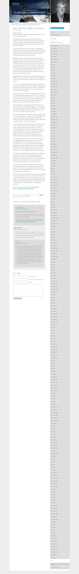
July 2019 (53, 64)
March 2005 (53, 535)
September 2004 (54, 552)
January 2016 (53, 179)
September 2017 (54, 125)
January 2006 (54, 508)
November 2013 (54, 251)
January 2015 (53, 212)
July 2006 (53, 491)
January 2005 (54, 541)
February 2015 (54, 209)
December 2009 (54, 379)
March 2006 (53, 502)
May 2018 (53, 103)
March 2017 (53, 141)
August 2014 (53, 226)
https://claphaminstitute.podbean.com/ (23, 189)
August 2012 (53, 292)
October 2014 (53, 220)
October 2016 (53, 155)
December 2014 (54, 215)
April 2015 (53, 204)
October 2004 (54, 549)
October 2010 (53, 352)
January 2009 (54, 409)
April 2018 (53, 105)
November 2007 (54, 448)
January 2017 (53, 147)
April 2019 (53, 73)
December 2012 (54, 281)
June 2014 (53, 231)
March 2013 (53, 272)
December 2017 (54, 116)
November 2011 (54, 316)
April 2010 (53, 368)
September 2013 (54, 256)
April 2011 (53, 335)
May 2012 (53, 300)
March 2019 (53, 75)
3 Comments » (27, 196)
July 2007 (53, 459)
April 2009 (53, 401)
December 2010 (54, 346)
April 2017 (53, 138)
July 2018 (53, 97)
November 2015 (54, 185)
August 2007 (53, 456)
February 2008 (54, 439)
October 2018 (53, 89)
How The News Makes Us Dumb (28, 28)
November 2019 (54, 53)
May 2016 (53, 168)
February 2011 (54, 341)
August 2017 (53, 127)
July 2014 (53, 229)
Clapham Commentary (16, 3)
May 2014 (53, 234)
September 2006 (54, 486)
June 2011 (53, 330)
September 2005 (54, 519)
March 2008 (53, 437)
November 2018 (54, 86)
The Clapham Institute (55, 567)
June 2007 (53, 461)
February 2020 (54, 45)
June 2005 (53, 527)
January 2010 (53, 377)
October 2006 (54, 483)
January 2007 (54, 475)
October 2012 (53, 286)
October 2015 (53, 188)
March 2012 (53, 305)
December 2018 (54, 84)
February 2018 (54, 111)
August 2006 (53, 489)
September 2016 (54, 158)
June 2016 (53, 166)
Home (52, 32)
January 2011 (53, 344)
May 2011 (53, 333)
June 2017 (53, 133)
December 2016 (54, 149)
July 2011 (53, 327)
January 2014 (53, 245)
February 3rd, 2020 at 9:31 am (20, 229)
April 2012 (53, 303)
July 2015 (53, 196)
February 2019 (54, 78)
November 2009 (54, 382)
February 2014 (54, 242)
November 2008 (54, 415)
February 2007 (54, 472)
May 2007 (53, 464)
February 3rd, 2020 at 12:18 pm (21, 243)
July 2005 (53, 524)
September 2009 (54, 387)
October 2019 (53, 56)
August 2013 (53, 259)
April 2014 (53, 237)
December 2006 (54, 478)
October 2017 (53, 122)
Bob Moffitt (17, 227)
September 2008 (54, 420)
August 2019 (53, 62)
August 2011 (53, 325)
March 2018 (53, 108)
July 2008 (53, 426)
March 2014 (53, 240)
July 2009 (53, 393)
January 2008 (54, 442)
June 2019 (53, 67)
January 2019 (53, 81)
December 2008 (54, 412)
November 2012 (54, 283)
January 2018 (53, 114)
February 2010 (54, 374)
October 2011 (53, 319)
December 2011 (54, 314)
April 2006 (53, 500)
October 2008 (54, 418)
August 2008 (53, 423)
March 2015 (53, 207)
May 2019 (53, 70)
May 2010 (53, 366)
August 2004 (53, 554)
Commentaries (20, 196)
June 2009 (53, 396)
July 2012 (53, 294)
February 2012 (54, 308)
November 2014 (54, 218)
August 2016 (53, 160)
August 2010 (53, 357)
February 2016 (54, 177)
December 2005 (54, 511)
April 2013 (53, 270)
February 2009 (54, 407)
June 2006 (53, 494)
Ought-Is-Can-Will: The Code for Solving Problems (59, 564)
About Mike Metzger (55, 35)
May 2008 (53, 431)
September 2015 (54, 190)
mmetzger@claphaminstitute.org (34, 24)
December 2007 (54, 445)
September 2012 (54, 289)
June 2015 (53, 199)
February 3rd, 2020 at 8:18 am (21, 208)
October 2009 (54, 385)
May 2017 (53, 136)
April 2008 (53, 434)
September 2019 (54, 59)
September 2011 (54, 322)
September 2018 (54, 92)
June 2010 (53, 363)
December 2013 (54, 248)
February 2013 (54, 275)
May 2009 (53, 398)
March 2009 (53, 404)
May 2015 (53, 201)
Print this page (53, 38)
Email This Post (18, 33)
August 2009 (53, 390)
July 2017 (53, 130)
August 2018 (53, 95)
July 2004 (53, 557)
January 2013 (53, 278)
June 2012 (53, 297)
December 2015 (54, 182)
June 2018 (53, 100)
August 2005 (53, 522)
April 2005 (53, 533)
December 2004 (54, 544)
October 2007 (54, 450)
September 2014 (54, 223)
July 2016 (53, 163)
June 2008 (53, 428)
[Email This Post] (13, 33)
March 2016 (53, 174)
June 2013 (53, 264)
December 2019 (54, 51)
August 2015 (53, 193)
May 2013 (53, 267)
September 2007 (54, 453)
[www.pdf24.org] (14, 195)
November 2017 (54, 119)
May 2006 (53, 497)
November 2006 (54, 481)
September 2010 (54, 355)
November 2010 (54, 349)
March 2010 (53, 371)
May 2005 (53, 530)
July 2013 (53, 262)
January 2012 (53, 311)
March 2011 (53, 338)
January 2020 (54, 48)
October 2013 (53, 253)
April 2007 (53, 467)
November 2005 (54, 513)
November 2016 (54, 152)
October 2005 (54, 516)
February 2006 (54, 505)
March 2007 (53, 470)
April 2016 (53, 171)
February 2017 (54, 144)
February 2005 (54, 538)
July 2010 (53, 360)
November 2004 (54, 546)
